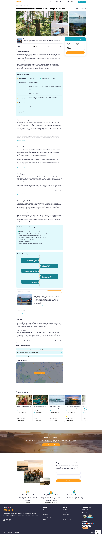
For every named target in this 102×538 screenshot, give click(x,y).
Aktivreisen (65, 521)
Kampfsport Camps (67, 519)
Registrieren (81, 1)
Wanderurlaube (66, 514)
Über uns (45, 509)
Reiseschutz (45, 519)
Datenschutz (17, 532)
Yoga (17, 5)
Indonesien (26, 5)
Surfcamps (65, 512)
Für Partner (52, 1)
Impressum (10, 532)
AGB (4, 532)
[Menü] (100, 530)
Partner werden (85, 509)
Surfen (21, 5)
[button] (39, 349)
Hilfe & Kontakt (46, 512)
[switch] (98, 533)
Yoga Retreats (66, 509)
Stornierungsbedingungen (48, 517)
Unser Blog (45, 514)
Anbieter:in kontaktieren (54, 292)
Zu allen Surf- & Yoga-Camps (51, 444)
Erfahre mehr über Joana (39, 305)
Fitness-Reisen (66, 517)
